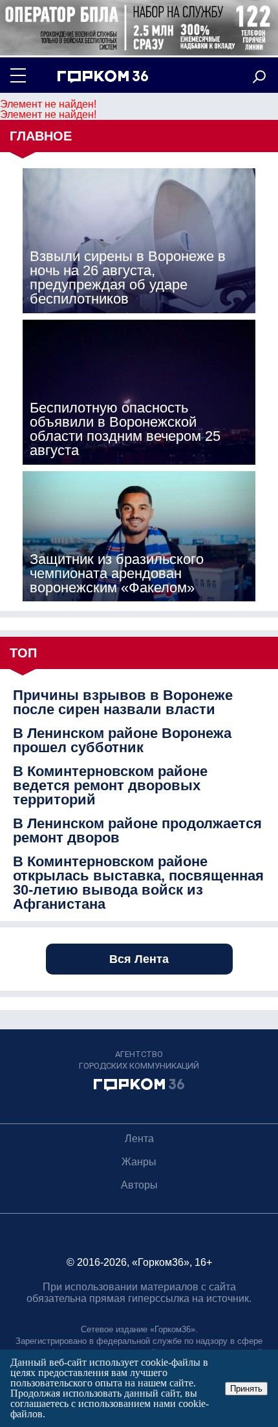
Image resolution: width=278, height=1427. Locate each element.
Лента (139, 1138)
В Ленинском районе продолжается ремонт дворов (137, 831)
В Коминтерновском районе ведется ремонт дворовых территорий (110, 785)
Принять (246, 1388)
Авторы (139, 1184)
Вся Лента (139, 959)
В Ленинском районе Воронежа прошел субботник (122, 740)
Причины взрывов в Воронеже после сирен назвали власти (123, 702)
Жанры (139, 1161)
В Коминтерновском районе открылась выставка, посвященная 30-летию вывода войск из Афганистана (138, 883)
